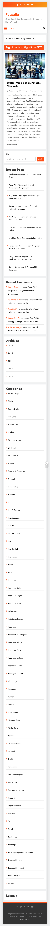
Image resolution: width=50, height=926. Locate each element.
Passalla (12, 14)
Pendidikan (12, 782)
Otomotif (11, 751)
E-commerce (13, 424)
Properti (11, 798)
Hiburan (11, 494)
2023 (10, 368)
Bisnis (10, 401)
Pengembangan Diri (16, 790)
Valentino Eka (14, 299)
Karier (10, 564)
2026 (10, 345)
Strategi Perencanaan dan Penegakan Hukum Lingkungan (24, 207)
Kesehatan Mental (15, 665)
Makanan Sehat (14, 720)
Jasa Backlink (13, 549)
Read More (11, 144)
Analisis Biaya (13, 393)
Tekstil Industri (14, 875)
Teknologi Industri (15, 860)
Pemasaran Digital (15, 774)
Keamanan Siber (14, 603)
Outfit (10, 759)
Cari (8, 154)
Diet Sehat (12, 416)
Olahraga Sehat (14, 743)
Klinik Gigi (12, 681)
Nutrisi (11, 735)
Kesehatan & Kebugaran (17, 634)
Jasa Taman (12, 556)
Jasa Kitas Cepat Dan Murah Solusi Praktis (25, 238)
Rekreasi (11, 813)
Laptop (11, 704)
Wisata (11, 883)
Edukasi (11, 432)
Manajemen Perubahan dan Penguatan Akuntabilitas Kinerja (24, 247)
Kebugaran (12, 611)
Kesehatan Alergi (15, 642)
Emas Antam (13, 455)
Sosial (10, 829)
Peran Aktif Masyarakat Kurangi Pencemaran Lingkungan (21, 186)
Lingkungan (13, 712)
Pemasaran (11, 76)
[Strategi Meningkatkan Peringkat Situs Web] (25, 66)
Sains (10, 821)
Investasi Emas (14, 533)
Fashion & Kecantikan (16, 471)
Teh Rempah (13, 836)
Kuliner (11, 696)
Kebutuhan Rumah (15, 619)
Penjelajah (12, 308)
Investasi (11, 525)
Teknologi (12, 844)
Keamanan (12, 580)
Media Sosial (13, 728)
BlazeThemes (25, 919)
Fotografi (11, 479)
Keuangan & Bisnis (15, 673)
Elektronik (12, 448)
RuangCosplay (14, 318)
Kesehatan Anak (14, 650)
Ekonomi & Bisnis (15, 440)
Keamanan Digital (15, 595)
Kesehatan (12, 626)
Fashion (11, 463)
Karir (10, 572)
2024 (10, 361)
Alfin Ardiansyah (15, 327)
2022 (10, 376)
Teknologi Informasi (16, 868)
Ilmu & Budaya (14, 510)
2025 (10, 353)
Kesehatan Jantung (15, 658)
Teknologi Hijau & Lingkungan (20, 852)
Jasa (9, 541)
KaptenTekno (13, 287)
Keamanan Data (14, 588)
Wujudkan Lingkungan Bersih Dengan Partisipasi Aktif (24, 197)
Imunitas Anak (13, 518)
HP (9, 502)
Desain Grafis (13, 409)
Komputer (12, 689)
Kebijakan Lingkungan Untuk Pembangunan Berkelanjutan (20, 258)
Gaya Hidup (13, 486)
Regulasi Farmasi (15, 805)
